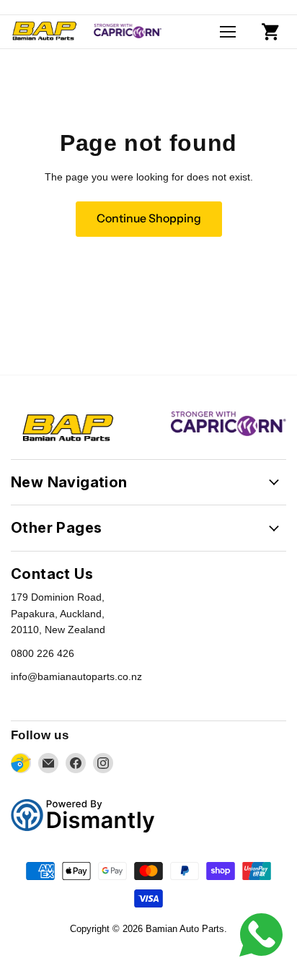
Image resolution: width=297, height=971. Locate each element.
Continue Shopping (149, 218)
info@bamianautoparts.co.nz (76, 676)
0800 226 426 (42, 653)
